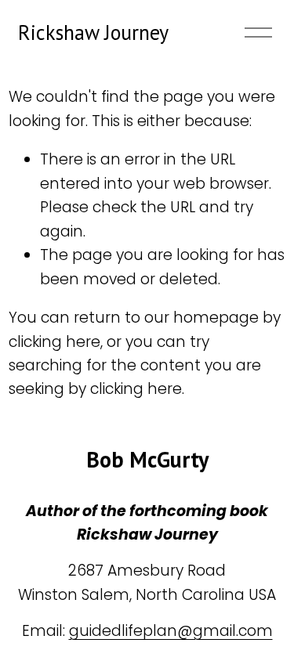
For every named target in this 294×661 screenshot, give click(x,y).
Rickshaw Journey (93, 32)
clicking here (54, 341)
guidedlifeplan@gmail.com (171, 630)
